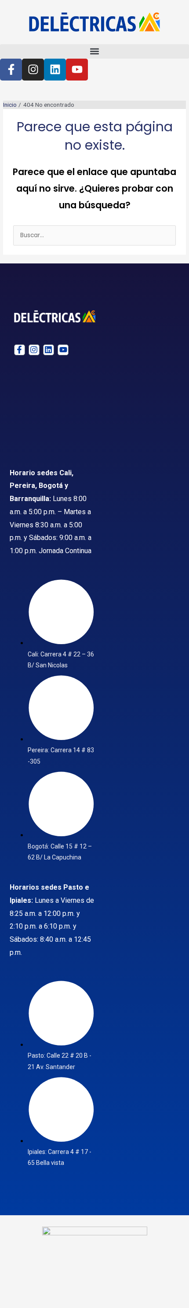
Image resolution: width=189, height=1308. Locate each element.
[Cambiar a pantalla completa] (54, 1289)
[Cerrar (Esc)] (128, 1289)
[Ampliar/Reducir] (17, 1289)
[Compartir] (91, 1289)
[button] (94, 51)
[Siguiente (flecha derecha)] (54, 1302)
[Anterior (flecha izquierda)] (17, 1302)
